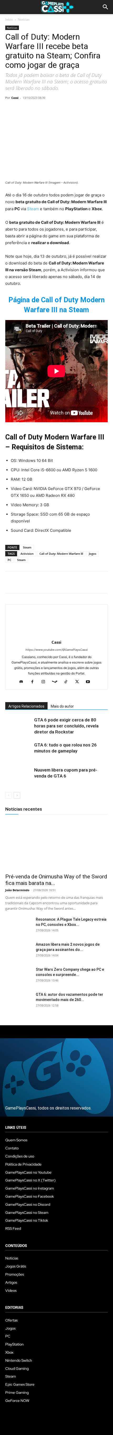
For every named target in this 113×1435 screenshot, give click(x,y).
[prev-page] (8, 795)
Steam (33, 208)
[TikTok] (68, 682)
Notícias (24, 19)
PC (9, 560)
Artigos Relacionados (26, 706)
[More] (71, 109)
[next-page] (17, 795)
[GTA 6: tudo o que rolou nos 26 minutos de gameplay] (18, 751)
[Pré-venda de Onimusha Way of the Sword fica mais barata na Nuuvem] (56, 845)
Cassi (14, 98)
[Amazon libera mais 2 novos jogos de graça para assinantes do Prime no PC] (18, 951)
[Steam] (56, 682)
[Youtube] (90, 682)
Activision (27, 554)
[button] (105, 7)
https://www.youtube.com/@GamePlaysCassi (56, 650)
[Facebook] (10, 109)
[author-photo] (56, 635)
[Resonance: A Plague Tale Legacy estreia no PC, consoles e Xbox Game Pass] (18, 926)
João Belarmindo (17, 890)
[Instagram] (45, 682)
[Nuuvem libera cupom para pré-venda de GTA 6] (18, 776)
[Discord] (23, 682)
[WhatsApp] (47, 109)
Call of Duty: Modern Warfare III (61, 554)
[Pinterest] (34, 109)
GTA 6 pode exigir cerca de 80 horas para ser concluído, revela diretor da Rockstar (66, 725)
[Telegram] (59, 109)
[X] (22, 109)
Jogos (92, 554)
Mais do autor (62, 706)
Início (9, 19)
